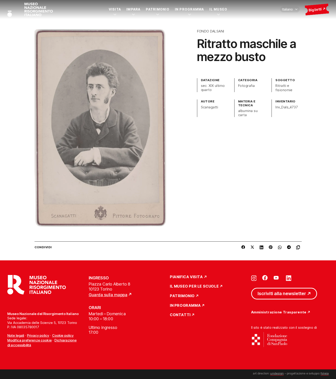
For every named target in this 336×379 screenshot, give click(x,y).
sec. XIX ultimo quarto (213, 88)
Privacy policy (38, 335)
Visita (115, 9)
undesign (277, 373)
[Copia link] (299, 247)
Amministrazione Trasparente (279, 312)
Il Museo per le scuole (194, 286)
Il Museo (218, 9)
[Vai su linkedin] (288, 277)
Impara (133, 9)
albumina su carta (248, 113)
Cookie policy (63, 335)
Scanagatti (209, 107)
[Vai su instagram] (254, 277)
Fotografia (246, 86)
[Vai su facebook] (265, 277)
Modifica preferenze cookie (29, 340)
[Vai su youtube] (276, 277)
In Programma (189, 9)
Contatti (180, 315)
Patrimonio (157, 9)
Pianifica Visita (186, 277)
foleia (325, 373)
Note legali (15, 335)
